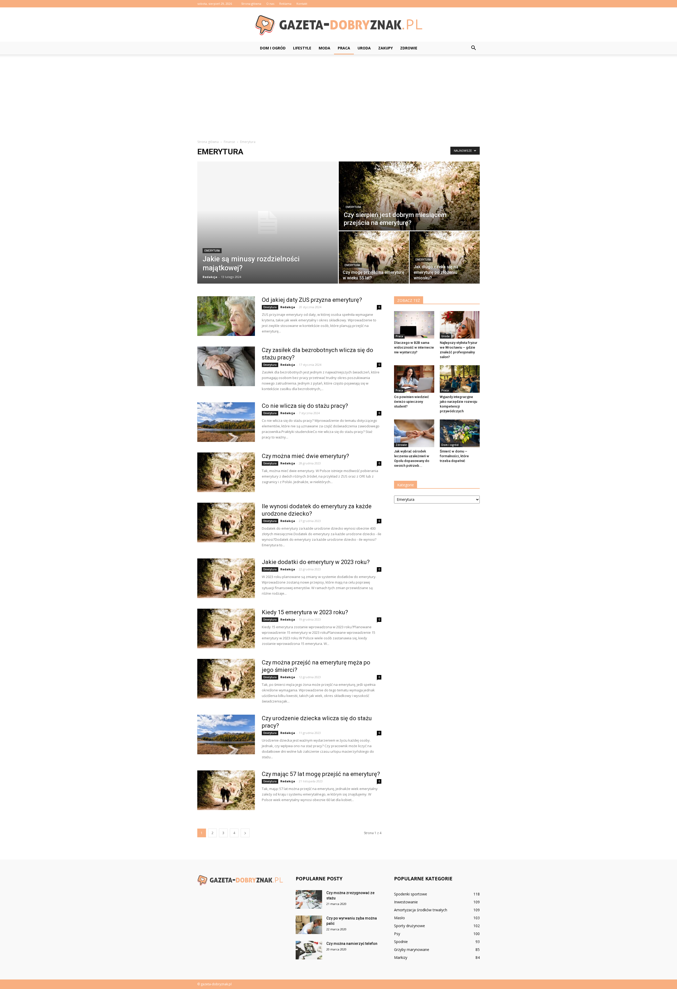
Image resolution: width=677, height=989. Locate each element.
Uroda (364, 47)
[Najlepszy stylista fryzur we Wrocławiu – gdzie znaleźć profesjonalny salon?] (460, 325)
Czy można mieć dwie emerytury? (305, 456)
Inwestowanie (406, 901)
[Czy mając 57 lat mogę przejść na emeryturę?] (226, 790)
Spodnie (401, 941)
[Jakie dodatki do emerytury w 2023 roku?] (226, 578)
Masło (399, 917)
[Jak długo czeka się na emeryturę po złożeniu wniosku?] (445, 257)
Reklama (285, 4)
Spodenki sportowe (410, 893)
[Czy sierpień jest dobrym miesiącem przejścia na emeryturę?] (409, 195)
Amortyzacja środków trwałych (420, 909)
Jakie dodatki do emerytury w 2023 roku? (316, 562)
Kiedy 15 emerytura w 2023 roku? (305, 612)
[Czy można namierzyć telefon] (309, 950)
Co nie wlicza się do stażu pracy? (305, 406)
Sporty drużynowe (409, 925)
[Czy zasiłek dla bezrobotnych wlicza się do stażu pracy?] (226, 366)
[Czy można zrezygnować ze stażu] (309, 899)
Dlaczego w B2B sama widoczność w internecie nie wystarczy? (414, 347)
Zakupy (385, 47)
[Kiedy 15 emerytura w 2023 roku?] (226, 628)
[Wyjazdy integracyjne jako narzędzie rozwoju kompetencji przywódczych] (460, 379)
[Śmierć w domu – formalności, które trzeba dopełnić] (460, 433)
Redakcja (210, 277)
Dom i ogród (273, 47)
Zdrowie (408, 47)
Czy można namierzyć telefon (351, 943)
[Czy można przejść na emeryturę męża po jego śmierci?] (226, 679)
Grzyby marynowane (411, 949)
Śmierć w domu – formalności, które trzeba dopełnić (454, 456)
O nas (270, 4)
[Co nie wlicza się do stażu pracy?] (226, 422)
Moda (324, 47)
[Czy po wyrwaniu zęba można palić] (309, 925)
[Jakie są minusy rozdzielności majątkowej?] (267, 222)
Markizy (400, 957)
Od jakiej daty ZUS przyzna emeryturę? (312, 300)
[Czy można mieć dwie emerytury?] (226, 472)
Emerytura (212, 250)
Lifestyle (302, 47)
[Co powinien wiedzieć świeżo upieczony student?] (414, 379)
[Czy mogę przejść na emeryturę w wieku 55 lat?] (374, 257)
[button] (473, 48)
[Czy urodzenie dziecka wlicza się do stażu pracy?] (226, 734)
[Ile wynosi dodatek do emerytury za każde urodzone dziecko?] (226, 522)
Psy (397, 933)
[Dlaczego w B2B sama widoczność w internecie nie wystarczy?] (414, 325)
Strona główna (251, 4)
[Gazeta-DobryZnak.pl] (338, 25)
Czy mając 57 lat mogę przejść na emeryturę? (321, 774)
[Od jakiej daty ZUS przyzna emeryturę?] (226, 316)
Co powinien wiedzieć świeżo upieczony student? (411, 401)
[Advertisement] (338, 94)
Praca (344, 47)
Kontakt (301, 4)
